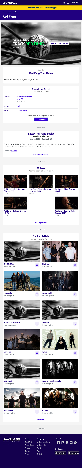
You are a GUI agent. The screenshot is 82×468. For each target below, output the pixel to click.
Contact (39, 454)
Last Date (7, 96)
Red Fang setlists (21, 111)
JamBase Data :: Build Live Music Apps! (42, 8)
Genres (6, 106)
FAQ (38, 451)
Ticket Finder (29, 442)
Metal (17, 106)
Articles (27, 448)
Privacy (5, 445)
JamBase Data (41, 445)
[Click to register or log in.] (37, 265)
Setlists (6, 111)
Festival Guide (29, 445)
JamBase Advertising (43, 442)
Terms (10, 445)
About (39, 448)
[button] (64, 2)
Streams (27, 451)
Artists (9, 12)
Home (4, 12)
